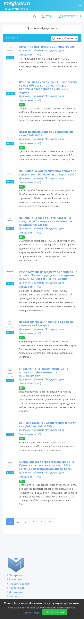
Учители (13, 596)
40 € (21, 187)
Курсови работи (18, 583)
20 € (21, 388)
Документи (15, 592)
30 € (21, 237)
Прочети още (31, 612)
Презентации (16, 587)
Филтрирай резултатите (43, 28)
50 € (21, 105)
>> (50, 521)
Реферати (15, 579)
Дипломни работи (30, 50)
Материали (15, 575)
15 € (21, 337)
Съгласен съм (55, 612)
